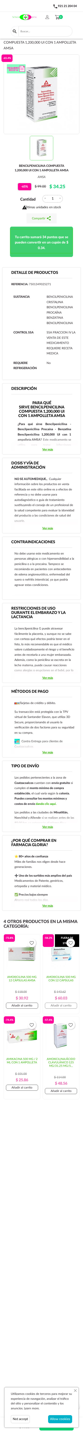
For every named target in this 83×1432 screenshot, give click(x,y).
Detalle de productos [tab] (34, 273)
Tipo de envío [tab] (25, 766)
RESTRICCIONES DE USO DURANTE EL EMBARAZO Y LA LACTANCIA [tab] (38, 613)
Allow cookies (60, 1419)
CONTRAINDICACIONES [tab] (33, 542)
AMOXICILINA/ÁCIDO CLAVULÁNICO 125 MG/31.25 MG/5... (61, 1062)
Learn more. (31, 1408)
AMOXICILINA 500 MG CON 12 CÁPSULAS (61, 979)
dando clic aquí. (46, 804)
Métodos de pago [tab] (30, 692)
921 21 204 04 (67, 6)
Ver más (47, 449)
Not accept (20, 1419)
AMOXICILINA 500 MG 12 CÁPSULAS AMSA (22, 979)
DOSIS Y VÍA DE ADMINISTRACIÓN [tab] (28, 465)
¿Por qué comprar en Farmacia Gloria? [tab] (33, 843)
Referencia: (19, 284)
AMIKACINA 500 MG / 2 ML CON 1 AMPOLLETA (22, 1061)
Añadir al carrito (21, 1005)
